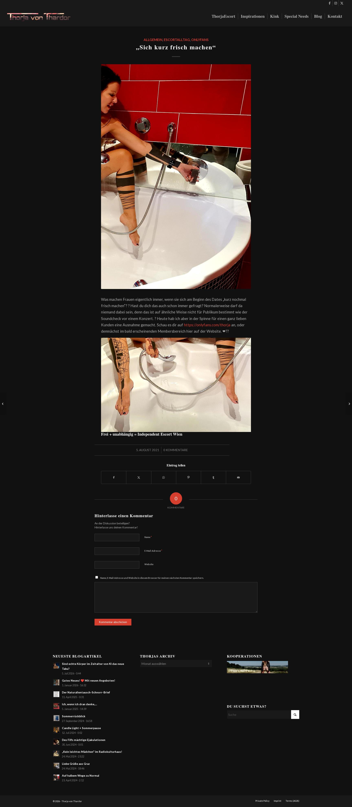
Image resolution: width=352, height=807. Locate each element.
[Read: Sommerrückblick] (56, 718)
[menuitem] (223, 16)
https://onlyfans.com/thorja (207, 325)
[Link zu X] (342, 3)
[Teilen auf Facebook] (113, 477)
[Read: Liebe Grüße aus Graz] (56, 765)
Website (148, 564)
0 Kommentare (175, 450)
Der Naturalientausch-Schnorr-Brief (86, 692)
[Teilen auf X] (138, 477)
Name (148, 537)
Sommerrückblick (73, 716)
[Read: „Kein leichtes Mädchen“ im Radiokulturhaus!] (56, 753)
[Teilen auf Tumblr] (213, 477)
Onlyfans (200, 40)
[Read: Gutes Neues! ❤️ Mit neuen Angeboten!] (56, 682)
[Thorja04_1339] (42, 16)
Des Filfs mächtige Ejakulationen (83, 740)
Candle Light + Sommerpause (81, 728)
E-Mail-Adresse (153, 550)
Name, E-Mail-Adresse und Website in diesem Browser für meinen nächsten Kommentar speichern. (152, 578)
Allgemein (153, 40)
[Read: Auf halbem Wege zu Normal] (56, 777)
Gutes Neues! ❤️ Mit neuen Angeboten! (88, 680)
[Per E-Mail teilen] (238, 477)
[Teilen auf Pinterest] (188, 477)
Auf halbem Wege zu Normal (80, 775)
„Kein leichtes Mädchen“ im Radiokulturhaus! (92, 751)
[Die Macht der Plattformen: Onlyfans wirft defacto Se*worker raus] (349, 403)
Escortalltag (177, 40)
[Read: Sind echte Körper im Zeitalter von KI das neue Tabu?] (56, 665)
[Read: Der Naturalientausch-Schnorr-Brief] (56, 694)
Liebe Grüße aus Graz (76, 763)
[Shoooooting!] (3, 403)
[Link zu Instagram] (336, 3)
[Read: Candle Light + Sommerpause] (56, 730)
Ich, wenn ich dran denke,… (79, 704)
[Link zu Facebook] (329, 3)
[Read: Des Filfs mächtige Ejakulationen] (56, 741)
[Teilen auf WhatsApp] (163, 477)
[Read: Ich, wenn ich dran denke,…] (56, 706)
